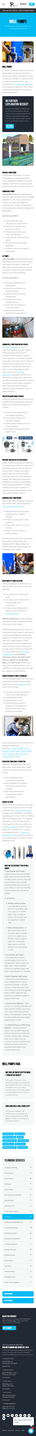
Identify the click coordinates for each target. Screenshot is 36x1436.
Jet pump (20, 1137)
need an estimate (11, 827)
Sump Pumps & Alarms (11, 1211)
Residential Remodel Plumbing (14, 1222)
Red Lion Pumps (21, 754)
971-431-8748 (6, 1377)
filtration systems (12, 613)
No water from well (8, 1144)
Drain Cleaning (9, 1173)
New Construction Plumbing (13, 1195)
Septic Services (8, 1301)
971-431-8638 (6, 1388)
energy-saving (21, 684)
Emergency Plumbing (11, 1167)
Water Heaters (9, 1178)
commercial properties (22, 810)
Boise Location (7, 1392)
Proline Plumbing (10, 347)
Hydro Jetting (9, 1189)
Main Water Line (9, 1206)
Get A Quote (9, 126)
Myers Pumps (20, 751)
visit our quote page (9, 1321)
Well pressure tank (8, 1134)
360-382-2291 (6, 1366)
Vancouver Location (8, 1358)
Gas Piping (8, 1266)
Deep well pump (20, 1134)
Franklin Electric (8, 654)
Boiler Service (9, 1260)
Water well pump (22, 1147)
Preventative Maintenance (12, 1238)
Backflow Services (10, 1255)
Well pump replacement (9, 1140)
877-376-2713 (23, 4)
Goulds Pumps (7, 757)
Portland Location (8, 1370)
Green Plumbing (9, 1271)
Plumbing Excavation (11, 1233)
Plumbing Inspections (11, 1244)
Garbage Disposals (10, 1249)
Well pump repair (20, 1144)
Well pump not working (9, 1137)
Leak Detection (9, 1200)
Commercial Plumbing (11, 1228)
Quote (31, 4)
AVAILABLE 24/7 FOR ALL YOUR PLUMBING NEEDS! (18, 10)
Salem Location (7, 1381)
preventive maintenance (23, 84)
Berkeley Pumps (8, 751)
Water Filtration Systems (12, 1282)
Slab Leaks (8, 1184)
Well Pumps (8, 1217)
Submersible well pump (9, 1147)
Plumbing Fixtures (10, 1277)
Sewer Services (8, 1294)
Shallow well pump (23, 1140)
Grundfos (26, 652)
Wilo (19, 757)
